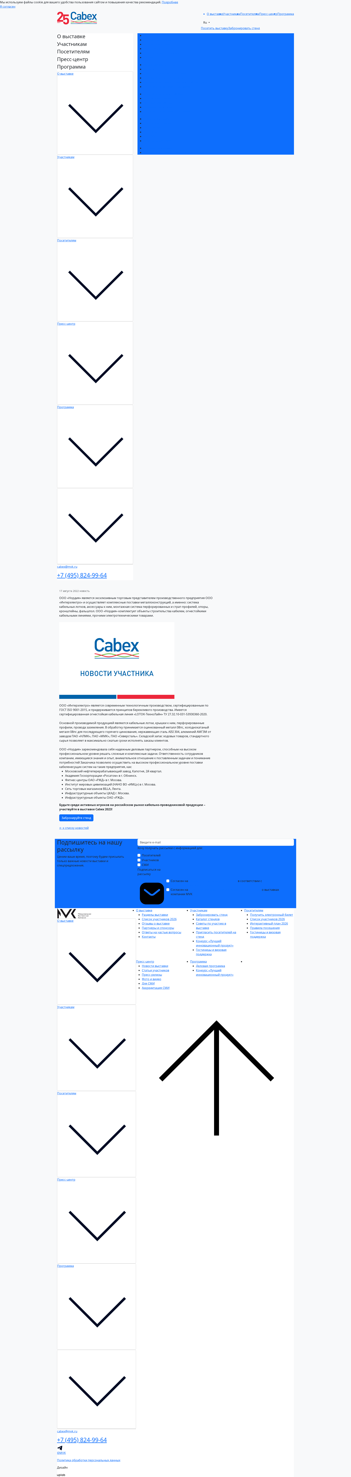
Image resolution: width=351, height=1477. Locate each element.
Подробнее (170, 2)
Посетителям (66, 240)
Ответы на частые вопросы (163, 53)
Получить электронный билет (164, 94)
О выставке (65, 74)
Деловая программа (157, 148)
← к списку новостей (74, 828)
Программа (65, 407)
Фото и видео (153, 132)
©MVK (61, 1453)
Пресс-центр (66, 324)
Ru (205, 22)
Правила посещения (158, 107)
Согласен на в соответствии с (225, 883)
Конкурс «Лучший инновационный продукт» (175, 82)
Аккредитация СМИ (157, 141)
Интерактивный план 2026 (162, 103)
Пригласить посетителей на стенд (167, 78)
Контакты (150, 57)
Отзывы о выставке (157, 44)
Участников (150, 860)
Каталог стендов (155, 69)
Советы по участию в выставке (165, 73)
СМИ (145, 865)
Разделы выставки (156, 35)
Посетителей (151, 855)
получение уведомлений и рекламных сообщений (225, 890)
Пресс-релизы (153, 128)
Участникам (65, 157)
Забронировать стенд (159, 65)
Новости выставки (156, 119)
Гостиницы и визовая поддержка (166, 87)
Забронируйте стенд (76, 818)
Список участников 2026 (160, 40)
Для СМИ (149, 136)
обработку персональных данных (213, 881)
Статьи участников (157, 123)
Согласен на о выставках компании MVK (225, 892)
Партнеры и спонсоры (159, 49)
